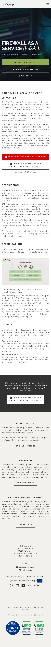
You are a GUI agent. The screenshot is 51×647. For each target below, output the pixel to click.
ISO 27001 (41, 577)
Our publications (25, 446)
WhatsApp (31, 172)
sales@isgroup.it (27, 567)
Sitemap (12, 615)
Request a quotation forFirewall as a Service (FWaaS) (25, 399)
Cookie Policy (36, 615)
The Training (25, 525)
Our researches (25, 483)
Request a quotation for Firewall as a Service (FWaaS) (25, 165)
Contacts (26, 563)
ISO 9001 (27, 577)
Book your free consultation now (26, 157)
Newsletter (32, 585)
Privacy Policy (23, 615)
